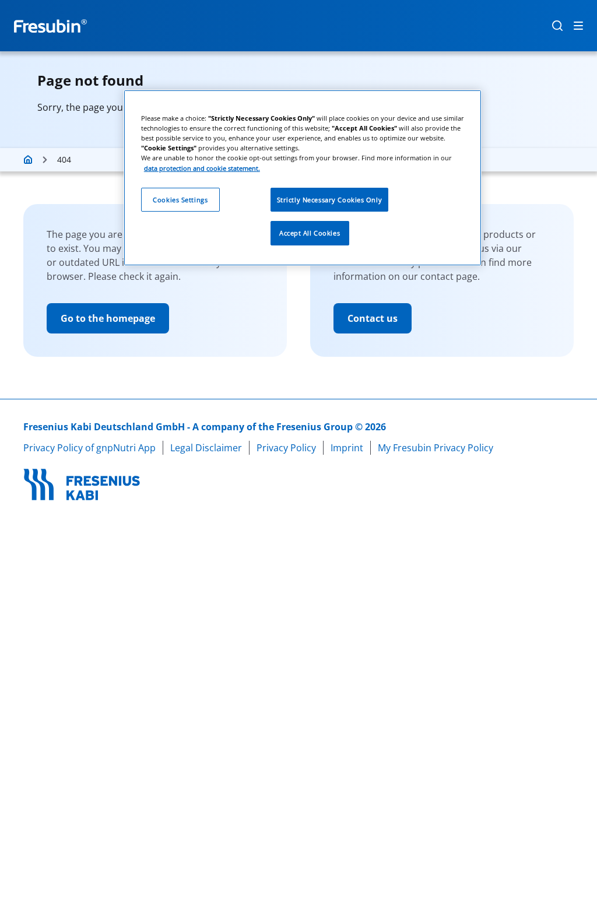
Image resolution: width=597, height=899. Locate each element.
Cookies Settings (180, 199)
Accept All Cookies (309, 233)
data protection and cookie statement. (202, 168)
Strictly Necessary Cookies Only (329, 199)
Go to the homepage (108, 318)
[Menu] (578, 25)
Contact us (372, 318)
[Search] (557, 25)
